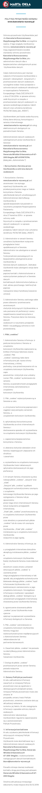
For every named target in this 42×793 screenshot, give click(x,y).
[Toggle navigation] (38, 4)
